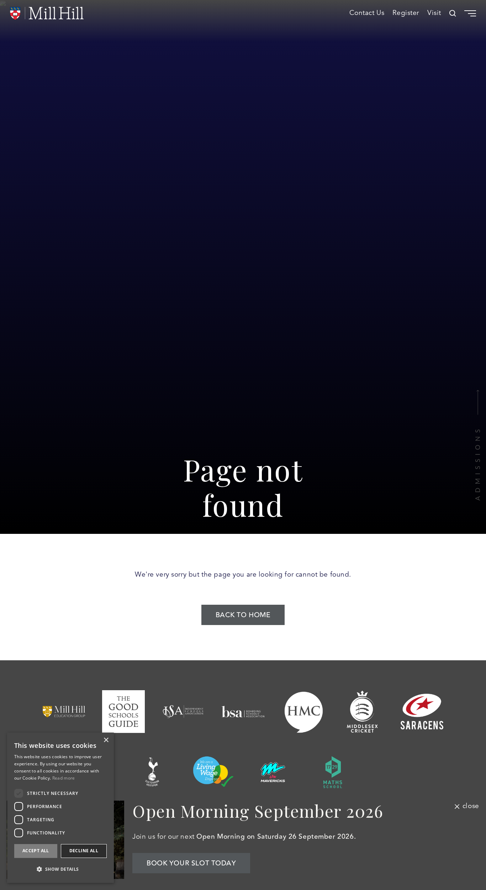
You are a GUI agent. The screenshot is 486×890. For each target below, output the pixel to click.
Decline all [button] (83, 851)
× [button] (106, 740)
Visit (434, 13)
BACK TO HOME (243, 615)
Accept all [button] (35, 851)
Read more (63, 778)
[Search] (452, 13)
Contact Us (367, 13)
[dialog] (60, 808)
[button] (60, 869)
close (471, 806)
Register (405, 13)
